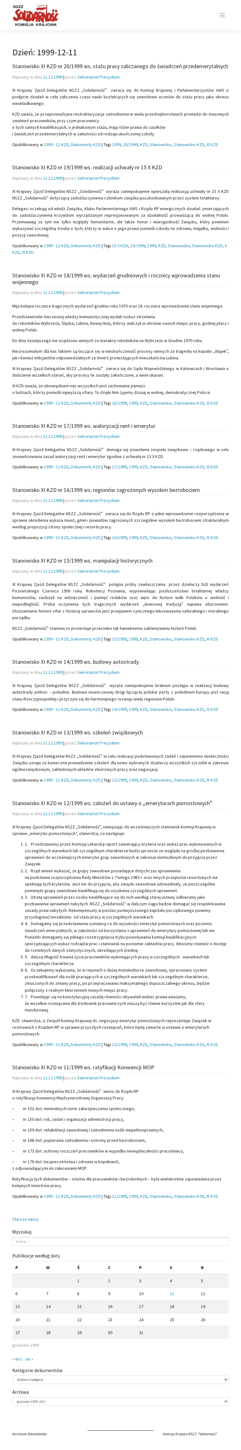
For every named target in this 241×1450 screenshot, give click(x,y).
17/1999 (119, 467)
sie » (29, 1359)
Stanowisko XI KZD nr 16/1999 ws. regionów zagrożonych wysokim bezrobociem (106, 489)
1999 (116, 144)
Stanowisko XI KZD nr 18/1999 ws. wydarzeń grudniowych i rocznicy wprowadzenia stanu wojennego (116, 279)
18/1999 (119, 403)
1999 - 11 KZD (56, 144)
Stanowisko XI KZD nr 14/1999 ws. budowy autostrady (75, 661)
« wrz (17, 1359)
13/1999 (119, 780)
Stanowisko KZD (189, 144)
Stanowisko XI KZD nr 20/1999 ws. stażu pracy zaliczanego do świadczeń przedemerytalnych (120, 66)
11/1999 (119, 1196)
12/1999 (119, 1044)
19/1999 (137, 245)
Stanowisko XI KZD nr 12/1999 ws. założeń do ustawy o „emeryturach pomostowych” (112, 803)
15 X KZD (120, 245)
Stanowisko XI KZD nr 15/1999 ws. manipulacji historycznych (82, 560)
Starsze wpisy (25, 1219)
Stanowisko (161, 144)
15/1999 (119, 639)
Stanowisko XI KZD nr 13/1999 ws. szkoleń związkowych (77, 732)
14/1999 (119, 709)
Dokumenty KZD (86, 144)
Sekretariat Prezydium (98, 77)
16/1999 (119, 537)
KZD (143, 144)
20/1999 (130, 144)
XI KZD (212, 144)
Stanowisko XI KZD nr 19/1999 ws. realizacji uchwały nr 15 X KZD (87, 167)
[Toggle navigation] (222, 15)
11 (172, 1293)
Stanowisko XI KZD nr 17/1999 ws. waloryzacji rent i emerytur (83, 425)
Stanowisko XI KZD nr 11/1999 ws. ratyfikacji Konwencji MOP (83, 1067)
